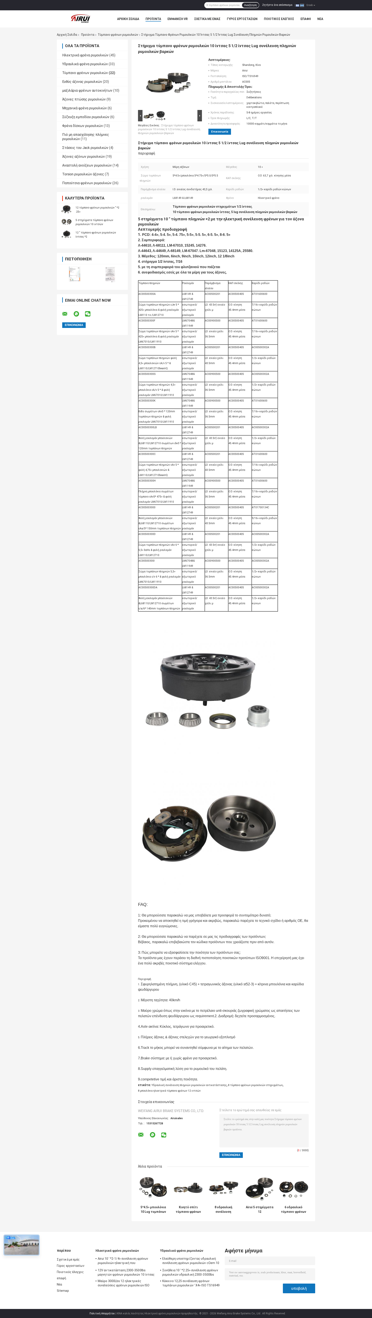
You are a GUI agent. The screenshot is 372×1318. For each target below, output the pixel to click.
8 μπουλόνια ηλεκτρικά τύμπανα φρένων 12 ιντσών (169, 1090)
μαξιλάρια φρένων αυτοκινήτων (87, 90)
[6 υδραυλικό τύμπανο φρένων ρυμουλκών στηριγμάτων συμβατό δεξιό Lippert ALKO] (293, 1188)
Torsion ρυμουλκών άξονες (83, 174)
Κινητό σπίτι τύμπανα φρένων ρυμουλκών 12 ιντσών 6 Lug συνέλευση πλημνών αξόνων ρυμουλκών (188, 1209)
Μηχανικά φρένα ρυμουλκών (84, 108)
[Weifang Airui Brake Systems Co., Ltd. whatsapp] (79, 314)
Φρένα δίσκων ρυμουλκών (82, 126)
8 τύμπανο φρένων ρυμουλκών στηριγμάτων (255, 1085)
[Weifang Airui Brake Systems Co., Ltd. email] (67, 314)
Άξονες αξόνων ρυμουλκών (83, 157)
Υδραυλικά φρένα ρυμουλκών (85, 64)
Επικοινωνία (219, 131)
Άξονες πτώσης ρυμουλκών (84, 99)
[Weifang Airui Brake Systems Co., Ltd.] (80, 18)
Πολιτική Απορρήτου (102, 1313)
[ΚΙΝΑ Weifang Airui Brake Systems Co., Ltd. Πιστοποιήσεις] (74, 274)
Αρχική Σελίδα (128, 19)
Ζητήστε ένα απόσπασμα (277, 4)
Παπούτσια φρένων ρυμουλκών (87, 183)
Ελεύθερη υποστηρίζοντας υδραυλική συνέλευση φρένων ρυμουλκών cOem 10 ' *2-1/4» (190, 1261)
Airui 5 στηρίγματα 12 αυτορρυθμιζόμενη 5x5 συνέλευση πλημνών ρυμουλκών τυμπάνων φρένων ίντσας (259, 1209)
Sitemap (63, 1290)
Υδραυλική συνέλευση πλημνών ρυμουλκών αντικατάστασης (189, 1085)
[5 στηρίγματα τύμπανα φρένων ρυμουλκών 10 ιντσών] (66, 222)
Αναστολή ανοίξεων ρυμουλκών (87, 165)
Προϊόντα (153, 19)
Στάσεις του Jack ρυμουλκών (85, 148)
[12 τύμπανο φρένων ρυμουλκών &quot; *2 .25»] (66, 209)
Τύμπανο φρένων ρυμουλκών (118, 34)
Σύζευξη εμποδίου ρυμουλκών (85, 117)
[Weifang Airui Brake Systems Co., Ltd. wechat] (90, 314)
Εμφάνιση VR (177, 19)
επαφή (306, 19)
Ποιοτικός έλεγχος (279, 19)
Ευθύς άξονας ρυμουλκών (82, 82)
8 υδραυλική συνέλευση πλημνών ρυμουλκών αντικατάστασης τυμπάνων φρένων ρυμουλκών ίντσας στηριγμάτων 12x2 (223, 1209)
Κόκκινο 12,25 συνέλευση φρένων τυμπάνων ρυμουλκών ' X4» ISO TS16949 (191, 1283)
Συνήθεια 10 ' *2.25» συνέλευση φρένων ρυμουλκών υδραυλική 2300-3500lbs (190, 1272)
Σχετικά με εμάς (207, 19)
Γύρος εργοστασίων (242, 19)
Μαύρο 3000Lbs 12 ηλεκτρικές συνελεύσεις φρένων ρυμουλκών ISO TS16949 (123, 1283)
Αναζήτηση (250, 5)
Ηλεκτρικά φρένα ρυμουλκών (85, 55)
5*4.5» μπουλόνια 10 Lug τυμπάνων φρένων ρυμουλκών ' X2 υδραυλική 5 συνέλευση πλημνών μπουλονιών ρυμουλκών (153, 1209)
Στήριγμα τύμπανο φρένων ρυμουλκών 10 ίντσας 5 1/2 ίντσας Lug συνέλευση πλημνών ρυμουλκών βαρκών (169, 129)
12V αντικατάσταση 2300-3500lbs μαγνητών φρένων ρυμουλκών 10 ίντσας (126, 1272)
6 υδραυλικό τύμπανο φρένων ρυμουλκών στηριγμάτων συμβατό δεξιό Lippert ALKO (293, 1209)
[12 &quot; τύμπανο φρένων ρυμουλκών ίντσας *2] (66, 234)
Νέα (320, 19)
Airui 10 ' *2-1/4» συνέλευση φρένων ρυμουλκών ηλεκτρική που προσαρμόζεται (123, 1261)
